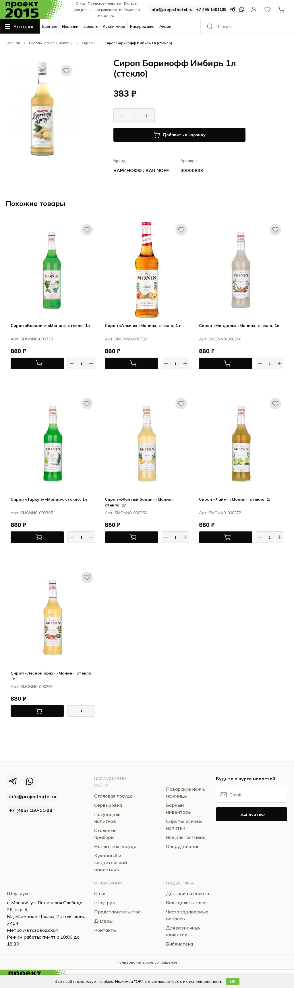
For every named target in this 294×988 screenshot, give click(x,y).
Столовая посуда (20, 33)
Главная (13, 43)
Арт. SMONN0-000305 (32, 512)
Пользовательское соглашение (147, 962)
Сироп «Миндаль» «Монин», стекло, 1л (239, 325)
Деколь (90, 26)
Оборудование (183, 846)
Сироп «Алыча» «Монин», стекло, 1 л (143, 325)
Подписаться (251, 814)
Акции (165, 26)
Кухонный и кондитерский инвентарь (110, 862)
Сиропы (88, 43)
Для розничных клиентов (95, 9)
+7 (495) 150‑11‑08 (30, 810)
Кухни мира (114, 26)
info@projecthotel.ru (171, 9)
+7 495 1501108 (211, 9)
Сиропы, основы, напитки (51, 43)
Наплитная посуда (115, 846)
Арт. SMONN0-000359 (126, 339)
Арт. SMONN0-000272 (220, 512)
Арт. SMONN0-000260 (126, 512)
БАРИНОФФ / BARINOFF (141, 170)
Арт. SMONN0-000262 (32, 686)
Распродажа (142, 26)
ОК (232, 981)
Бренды (49, 26)
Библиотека (129, 9)
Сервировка (108, 805)
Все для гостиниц (186, 837)
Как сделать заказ (187, 902)
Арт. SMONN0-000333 (32, 339)
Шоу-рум (17, 893)
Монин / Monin (81, 377)
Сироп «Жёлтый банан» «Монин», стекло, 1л (140, 502)
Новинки (70, 26)
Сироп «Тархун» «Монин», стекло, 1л (49, 499)
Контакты (106, 16)
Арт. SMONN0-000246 (220, 339)
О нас (81, 3)
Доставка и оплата (187, 893)
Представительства (104, 3)
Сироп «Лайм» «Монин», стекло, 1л (235, 499)
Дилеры (130, 3)
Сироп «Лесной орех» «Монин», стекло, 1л (51, 676)
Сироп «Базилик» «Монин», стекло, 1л (50, 325)
